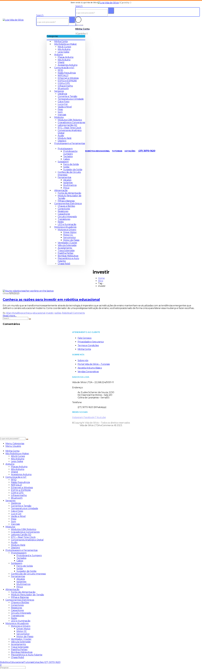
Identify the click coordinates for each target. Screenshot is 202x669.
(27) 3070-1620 (146, 151)
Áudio (61, 135)
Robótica (66, 313)
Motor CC (68, 235)
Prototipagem (65, 148)
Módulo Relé (64, 138)
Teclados (68, 156)
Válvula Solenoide (67, 245)
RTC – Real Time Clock (69, 127)
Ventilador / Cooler (67, 242)
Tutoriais (117, 151)
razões (57, 313)
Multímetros (70, 185)
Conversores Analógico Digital (27, 539)
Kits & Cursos (64, 46)
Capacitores (64, 214)
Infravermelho (65, 86)
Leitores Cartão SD (67, 125)
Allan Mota (11, 313)
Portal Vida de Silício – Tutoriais (94, 364)
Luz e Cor (63, 104)
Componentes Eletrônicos (68, 203)
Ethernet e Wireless (68, 78)
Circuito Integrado (67, 216)
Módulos (58, 117)
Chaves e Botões (66, 206)
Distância (62, 93)
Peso (60, 109)
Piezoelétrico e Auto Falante (26, 654)
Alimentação (61, 190)
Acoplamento (65, 248)
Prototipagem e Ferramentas (21, 550)
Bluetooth (63, 88)
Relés (60, 221)
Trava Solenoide (66, 250)
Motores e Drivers (67, 229)
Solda (66, 167)
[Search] (72, 20)
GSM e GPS (64, 83)
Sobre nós (83, 360)
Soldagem (63, 161)
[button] (40, 15)
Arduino (58, 54)
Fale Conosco (85, 338)
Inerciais (62, 114)
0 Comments (78, 313)
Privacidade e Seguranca (91, 341)
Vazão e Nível (65, 106)
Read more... (9, 315)
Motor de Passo (71, 240)
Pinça (66, 188)
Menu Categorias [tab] (14, 443)
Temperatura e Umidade (71, 99)
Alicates (67, 180)
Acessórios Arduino (67, 65)
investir (49, 313)
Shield (61, 62)
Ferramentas (64, 177)
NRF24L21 (63, 75)
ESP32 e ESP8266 (67, 80)
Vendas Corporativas (88, 371)
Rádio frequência (67, 73)
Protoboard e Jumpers (70, 152)
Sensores (59, 91)
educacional (38, 313)
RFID (60, 70)
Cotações (129, 151)
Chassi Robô (64, 263)
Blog (19, 313)
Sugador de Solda (72, 169)
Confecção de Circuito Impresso (28, 573)
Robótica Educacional (97, 151)
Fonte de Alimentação (69, 193)
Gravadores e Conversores (71, 122)
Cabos (66, 159)
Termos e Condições (88, 345)
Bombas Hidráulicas (68, 255)
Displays (62, 140)
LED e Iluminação (67, 224)
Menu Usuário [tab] (13, 446)
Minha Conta (61, 41)
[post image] (101, 291)
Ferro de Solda (71, 164)
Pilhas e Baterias (66, 201)
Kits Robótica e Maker (65, 44)
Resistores (63, 211)
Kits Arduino (64, 49)
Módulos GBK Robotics (70, 120)
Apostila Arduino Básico (90, 368)
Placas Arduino (65, 57)
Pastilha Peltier (66, 253)
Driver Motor (70, 232)
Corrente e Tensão (67, 96)
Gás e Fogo (63, 101)
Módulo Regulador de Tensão (27, 594)
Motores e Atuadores (65, 227)
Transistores (64, 219)
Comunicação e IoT (64, 67)
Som (60, 112)
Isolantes (67, 182)
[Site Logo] (108, 2)
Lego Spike (63, 52)
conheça (26, 313)
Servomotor (69, 237)
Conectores (64, 208)
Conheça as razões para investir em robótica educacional (51, 299)
